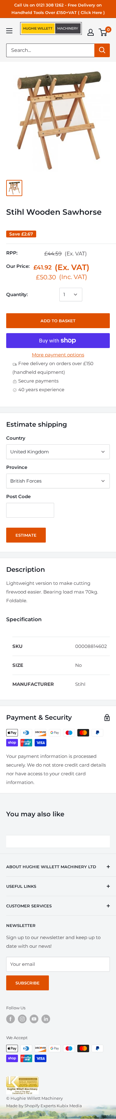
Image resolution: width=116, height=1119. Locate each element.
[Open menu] (9, 30)
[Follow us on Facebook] (10, 1019)
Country (15, 438)
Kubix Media (69, 1105)
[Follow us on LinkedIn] (45, 1019)
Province (16, 467)
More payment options (58, 355)
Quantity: (17, 294)
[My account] (91, 32)
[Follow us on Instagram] (22, 1019)
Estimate (26, 535)
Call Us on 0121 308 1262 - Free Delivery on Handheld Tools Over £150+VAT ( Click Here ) (58, 8)
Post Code (18, 496)
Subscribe (27, 982)
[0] (103, 32)
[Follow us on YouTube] (34, 1019)
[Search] (102, 50)
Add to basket (58, 320)
